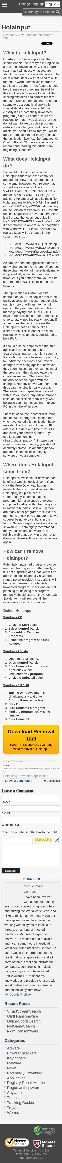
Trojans (13, 1107)
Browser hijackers (22, 1053)
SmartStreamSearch (24, 1011)
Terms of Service (24, 1150)
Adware (13, 1048)
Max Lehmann (28, 35)
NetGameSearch (21, 1026)
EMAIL (6, 813)
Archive (44, 1150)
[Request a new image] (57, 840)
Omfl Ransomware (22, 1016)
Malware (14, 1063)
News (12, 1068)
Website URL (11, 825)
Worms (13, 1112)
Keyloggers (16, 1058)
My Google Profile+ (17, 994)
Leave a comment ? (18, 780)
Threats (13, 1098)
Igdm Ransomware (22, 1031)
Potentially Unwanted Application (25, 776)
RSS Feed (33, 878)
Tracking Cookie (20, 1102)
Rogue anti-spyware (23, 1088)
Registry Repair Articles (26, 1083)
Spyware (14, 1093)
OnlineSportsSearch (24, 1021)
